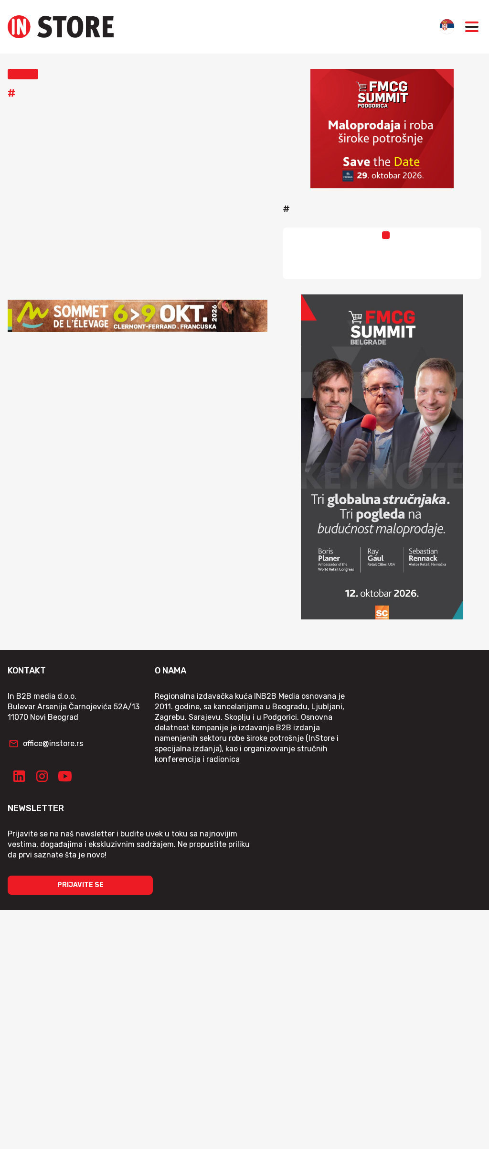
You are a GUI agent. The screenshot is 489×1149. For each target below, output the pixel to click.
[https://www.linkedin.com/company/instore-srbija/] (19, 776)
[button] (23, 74)
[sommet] (137, 316)
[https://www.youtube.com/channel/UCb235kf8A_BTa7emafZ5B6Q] (64, 776)
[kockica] (382, 128)
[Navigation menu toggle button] (471, 26)
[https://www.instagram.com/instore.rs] (42, 776)
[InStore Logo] (61, 26)
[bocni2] (382, 456)
